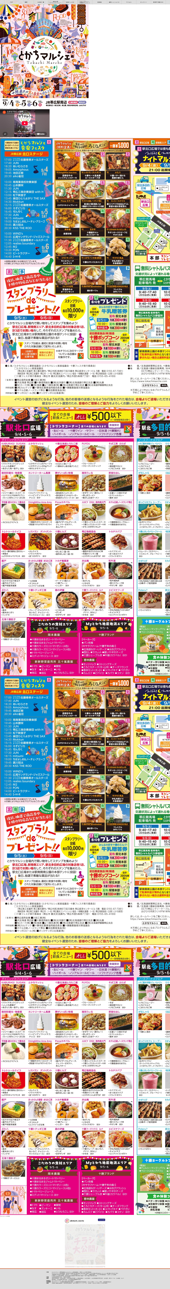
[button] (85, 1244)
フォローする (101, 1219)
